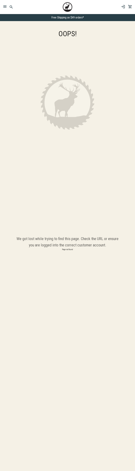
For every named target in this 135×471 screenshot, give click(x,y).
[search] (11, 7)
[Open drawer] (4, 7)
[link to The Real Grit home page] (67, 7)
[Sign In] (123, 6)
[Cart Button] (130, 6)
